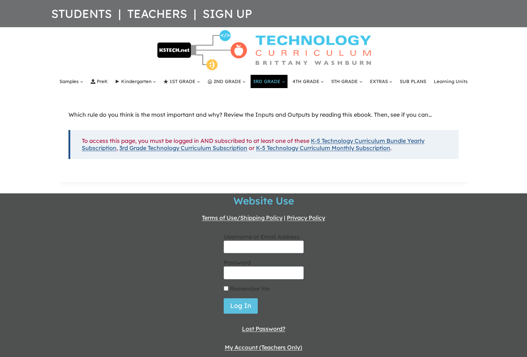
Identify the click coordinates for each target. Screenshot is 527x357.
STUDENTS (81, 13)
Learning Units (450, 81)
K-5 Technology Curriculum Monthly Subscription (323, 147)
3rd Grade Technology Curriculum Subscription (183, 147)
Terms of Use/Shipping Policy (242, 217)
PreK (102, 81)
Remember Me (249, 288)
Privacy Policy (306, 217)
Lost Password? (263, 328)
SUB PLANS (413, 81)
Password (237, 262)
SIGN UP (227, 13)
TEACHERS (157, 13)
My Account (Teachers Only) (263, 347)
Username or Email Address (262, 236)
